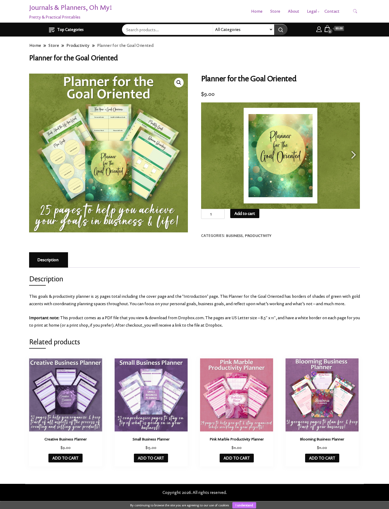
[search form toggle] (355, 11)
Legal (312, 11)
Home (257, 11)
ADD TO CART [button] (65, 458)
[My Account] (319, 28)
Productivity (258, 235)
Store (275, 11)
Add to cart (244, 213)
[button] (179, 82)
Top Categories (70, 29)
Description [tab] (47, 260)
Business (234, 235)
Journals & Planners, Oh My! (70, 7)
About (293, 11)
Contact (332, 11)
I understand (244, 505)
